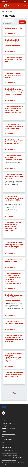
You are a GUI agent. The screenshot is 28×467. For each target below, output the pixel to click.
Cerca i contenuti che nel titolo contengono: (8, 22)
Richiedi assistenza (6, 437)
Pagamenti (4, 445)
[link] (10, 33)
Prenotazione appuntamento (8, 434)
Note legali (4, 426)
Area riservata (5, 418)
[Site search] (25, 6)
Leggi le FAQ (5, 442)
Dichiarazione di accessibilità (8, 428)
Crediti (3, 420)
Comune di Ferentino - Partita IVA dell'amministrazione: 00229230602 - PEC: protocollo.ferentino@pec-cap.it (12, 458)
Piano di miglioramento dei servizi (9, 453)
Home (3, 11)
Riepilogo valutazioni (6, 447)
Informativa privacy (6, 423)
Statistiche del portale (7, 439)
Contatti (4, 431)
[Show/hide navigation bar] (2, 6)
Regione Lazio (5, 1)
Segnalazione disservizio (7, 450)
